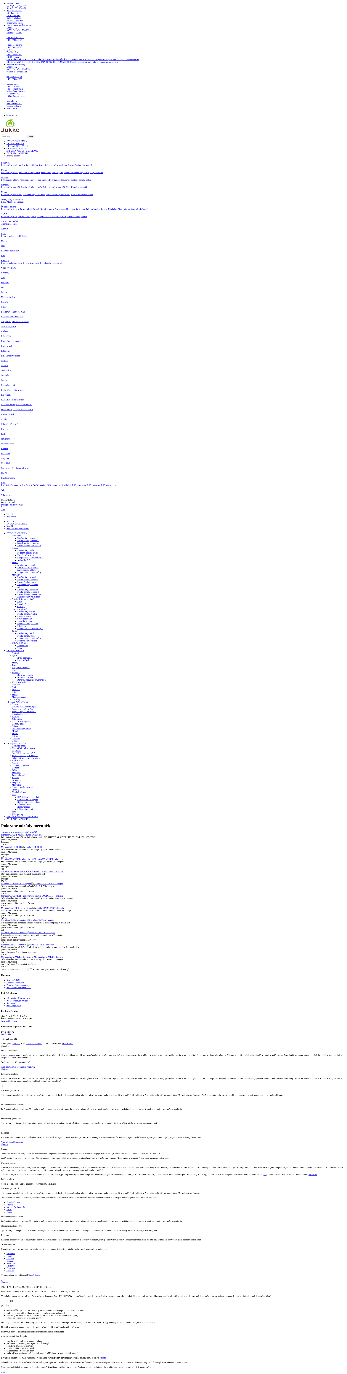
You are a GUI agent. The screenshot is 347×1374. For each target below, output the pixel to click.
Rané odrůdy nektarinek (11, 194)
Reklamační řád (13, 980)
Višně (15, 224)
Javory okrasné (7, 444)
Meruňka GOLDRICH (11, 847)
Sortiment (11, 1003)
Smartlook (11, 1263)
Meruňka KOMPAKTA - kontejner (16, 859)
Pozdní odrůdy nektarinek (34, 194)
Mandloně (11, 202)
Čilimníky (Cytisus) (9, 424)
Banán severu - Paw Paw (12, 317)
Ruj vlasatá (6, 395)
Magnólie (5, 458)
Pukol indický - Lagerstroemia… (26, 758)
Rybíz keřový (22, 236)
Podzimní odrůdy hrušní (29, 172)
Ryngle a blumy (47, 209)
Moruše (4, 365)
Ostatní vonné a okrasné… (23, 787)
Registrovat (11, 517)
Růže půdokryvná (109, 485)
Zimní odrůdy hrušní (49, 172)
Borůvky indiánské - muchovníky (49, 263)
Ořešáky (20, 202)
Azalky (4, 419)
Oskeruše (5, 375)
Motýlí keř (5, 463)
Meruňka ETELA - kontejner (14, 945)
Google (10, 1256)
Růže (3, 483)
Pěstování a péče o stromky (18, 998)
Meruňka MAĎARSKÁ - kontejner (16, 908)
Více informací (7, 1142)
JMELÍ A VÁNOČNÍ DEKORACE (22, 151)
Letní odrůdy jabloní (10, 180)
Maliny (4, 241)
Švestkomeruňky (62, 209)
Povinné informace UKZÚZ (19, 987)
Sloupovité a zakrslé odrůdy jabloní (76, 180)
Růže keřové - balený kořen (13, 485)
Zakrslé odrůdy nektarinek (82, 194)
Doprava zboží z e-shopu (17, 985)
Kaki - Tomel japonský (11, 341)
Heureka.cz (11, 1268)
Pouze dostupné (8, 502)
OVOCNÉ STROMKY (17, 141)
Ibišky (3, 434)
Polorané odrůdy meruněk (54, 187)
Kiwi (3, 255)
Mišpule (4, 360)
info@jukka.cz (7, 1034)
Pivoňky (4, 473)
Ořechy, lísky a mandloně (12, 199)
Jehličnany (5, 439)
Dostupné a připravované (12, 505)
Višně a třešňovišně (9, 221)
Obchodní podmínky (15, 983)
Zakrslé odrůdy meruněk (76, 187)
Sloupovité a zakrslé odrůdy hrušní (74, 172)
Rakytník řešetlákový (10, 251)
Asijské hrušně (96, 172)
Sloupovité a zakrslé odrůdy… (30, 558)
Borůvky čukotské (9, 263)
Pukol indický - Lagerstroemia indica (17, 409)
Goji (3, 277)
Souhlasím (18, 1142)
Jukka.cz (10, 521)
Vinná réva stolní (8, 268)
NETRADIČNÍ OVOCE (17, 146)
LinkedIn (10, 1258)
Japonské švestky (77, 209)
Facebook (11, 1253)
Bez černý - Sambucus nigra (13, 312)
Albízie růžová (7, 414)
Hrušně (4, 170)
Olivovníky (6, 370)
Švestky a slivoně (8, 207)
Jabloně (4, 177)
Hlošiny (4, 331)
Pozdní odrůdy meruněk (31, 187)
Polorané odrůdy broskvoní (80, 165)
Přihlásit (10, 514)
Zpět (3, 1280)
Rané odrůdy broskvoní (11, 165)
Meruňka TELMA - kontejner (14, 932)
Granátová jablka (8, 326)
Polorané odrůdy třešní (77, 216)
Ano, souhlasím (8, 1067)
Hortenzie (5, 429)
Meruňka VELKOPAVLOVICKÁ (16, 871)
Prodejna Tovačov (15, 16)
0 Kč (3, 509)
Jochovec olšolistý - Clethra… (25, 755)
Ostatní (4, 380)
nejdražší (33, 832)
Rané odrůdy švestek (10, 209)
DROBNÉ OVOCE (15, 143)
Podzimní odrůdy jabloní (30, 180)
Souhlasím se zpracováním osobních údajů (50, 969)
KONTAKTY (13, 108)
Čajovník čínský (8, 385)
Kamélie (4, 448)
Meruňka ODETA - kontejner (14, 920)
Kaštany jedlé (7, 346)
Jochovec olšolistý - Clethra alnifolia (16, 404)
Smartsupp (11, 1266)
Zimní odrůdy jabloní (51, 180)
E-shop (73, 56)
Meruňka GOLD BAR (11, 835)
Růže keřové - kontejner (36, 485)
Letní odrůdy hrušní (9, 172)
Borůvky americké (26, 263)
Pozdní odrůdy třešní (27, 216)
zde (265, 1174)
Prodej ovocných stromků (17, 1001)
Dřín (3, 287)
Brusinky (5, 273)
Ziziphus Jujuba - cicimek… (24, 711)
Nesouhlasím (20, 1067)
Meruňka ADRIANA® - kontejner (16, 883)
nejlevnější (23, 832)
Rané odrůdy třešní (9, 216)
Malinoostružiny (8, 297)
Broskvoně (5, 163)
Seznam (10, 1261)
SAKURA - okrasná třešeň (12, 400)
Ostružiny (5, 302)
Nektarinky (6, 192)
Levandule (5, 453)
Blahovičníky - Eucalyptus (12, 390)
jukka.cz (16, 1043)
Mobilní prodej (16, 5)
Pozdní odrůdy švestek (29, 209)
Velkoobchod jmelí (16, 97)
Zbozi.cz (10, 1271)
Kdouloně (5, 351)
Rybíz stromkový (8, 236)
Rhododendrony (8, 478)
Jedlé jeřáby (6, 336)
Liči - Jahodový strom (10, 356)
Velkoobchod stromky (18, 75)
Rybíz (3, 233)
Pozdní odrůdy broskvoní (33, 165)
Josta (3, 246)
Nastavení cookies (34, 1043)
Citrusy (4, 307)
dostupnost (5, 832)
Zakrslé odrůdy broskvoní (56, 165)
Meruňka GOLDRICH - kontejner (16, 896)
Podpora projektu (14, 1005)
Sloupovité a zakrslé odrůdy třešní (51, 216)
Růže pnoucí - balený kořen (59, 485)
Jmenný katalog (13, 156)
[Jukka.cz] (10, 131)
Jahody (4, 292)
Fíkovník (5, 282)
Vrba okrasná (6, 495)
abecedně (15, 832)
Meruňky (5, 185)
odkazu (103, 1358)
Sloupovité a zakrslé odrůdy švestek (133, 209)
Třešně (4, 214)
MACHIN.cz (67, 1043)
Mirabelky (112, 209)
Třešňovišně (6, 224)
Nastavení (31, 1067)
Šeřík (3, 490)
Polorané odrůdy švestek (96, 209)
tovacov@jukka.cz (9, 1021)
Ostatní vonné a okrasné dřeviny (15, 468)
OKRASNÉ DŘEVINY (17, 148)
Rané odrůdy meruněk (10, 187)
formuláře (313, 1174)
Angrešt (4, 229)
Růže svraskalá (93, 485)
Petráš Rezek (34, 1275)
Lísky (3, 202)
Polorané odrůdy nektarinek (58, 194)
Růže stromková (79, 485)
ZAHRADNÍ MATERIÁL (18, 153)
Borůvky (5, 260)
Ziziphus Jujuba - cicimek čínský (15, 321)
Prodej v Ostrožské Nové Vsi (19, 36)
